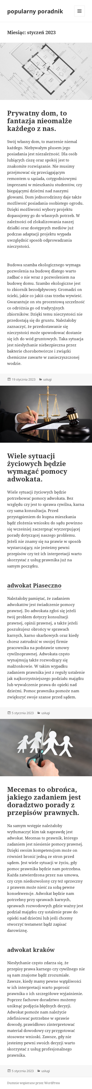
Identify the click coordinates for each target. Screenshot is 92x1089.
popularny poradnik (35, 11)
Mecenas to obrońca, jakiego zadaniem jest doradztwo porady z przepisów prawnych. (44, 801)
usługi (47, 379)
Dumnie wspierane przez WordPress (33, 1083)
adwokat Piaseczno (34, 585)
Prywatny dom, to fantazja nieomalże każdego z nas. (39, 120)
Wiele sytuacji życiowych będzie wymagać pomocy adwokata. (37, 467)
